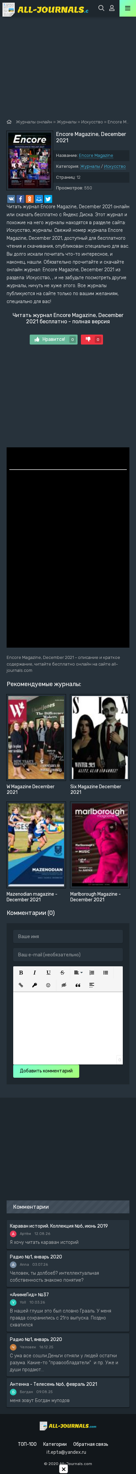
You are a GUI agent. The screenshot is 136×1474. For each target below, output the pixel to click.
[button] (21, 972)
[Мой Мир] (39, 199)
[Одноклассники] (30, 199)
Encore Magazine (96, 155)
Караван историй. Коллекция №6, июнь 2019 (59, 1226)
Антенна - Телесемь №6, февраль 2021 (53, 1384)
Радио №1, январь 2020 (36, 1257)
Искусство (115, 166)
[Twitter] (48, 199)
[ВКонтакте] (11, 199)
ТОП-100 (27, 1444)
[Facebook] (20, 199)
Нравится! (58, 339)
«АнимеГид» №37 (29, 1295)
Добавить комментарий (46, 1071)
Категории (55, 1444)
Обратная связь (90, 1444)
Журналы (90, 166)
